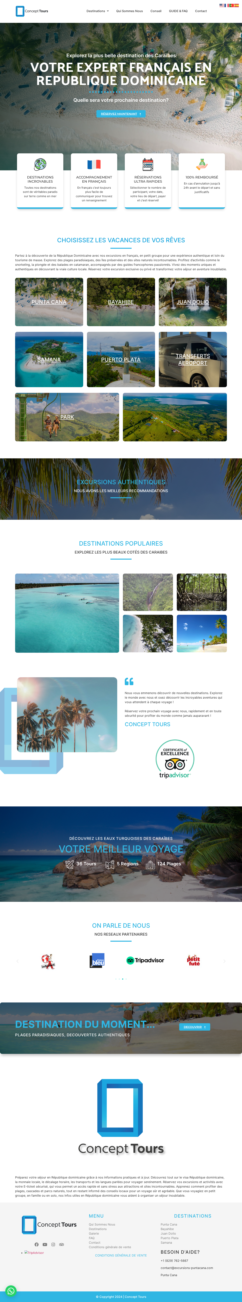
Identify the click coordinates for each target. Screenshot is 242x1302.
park (67, 417)
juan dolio (193, 302)
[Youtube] (45, 1245)
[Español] (236, 5)
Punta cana (49, 302)
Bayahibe (121, 302)
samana (49, 359)
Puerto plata (121, 359)
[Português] (231, 5)
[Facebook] (37, 1245)
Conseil (155, 11)
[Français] (226, 5)
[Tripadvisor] (62, 1245)
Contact (201, 11)
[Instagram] (53, 1245)
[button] (97, 11)
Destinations (96, 11)
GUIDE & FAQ (178, 11)
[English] (222, 5)
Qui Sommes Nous (129, 11)
